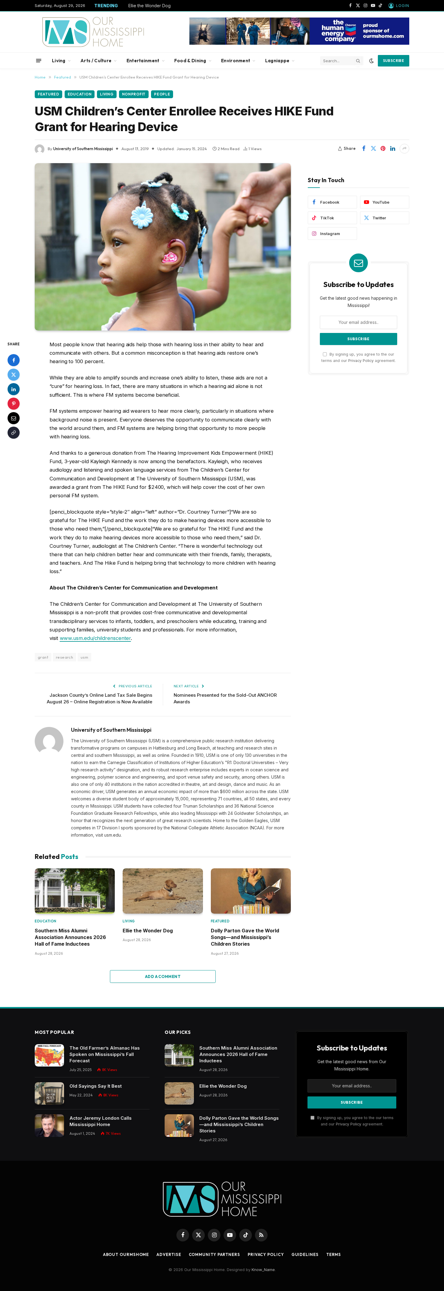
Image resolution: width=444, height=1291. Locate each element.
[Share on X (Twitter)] (373, 148)
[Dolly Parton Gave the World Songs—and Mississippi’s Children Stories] (251, 890)
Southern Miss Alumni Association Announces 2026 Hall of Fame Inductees (70, 937)
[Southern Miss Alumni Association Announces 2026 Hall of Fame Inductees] (75, 890)
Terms (333, 1254)
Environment (235, 60)
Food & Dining (190, 60)
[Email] (14, 418)
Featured (48, 94)
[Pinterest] (14, 404)
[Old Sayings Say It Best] (49, 1093)
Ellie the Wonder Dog (149, 5)
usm (84, 657)
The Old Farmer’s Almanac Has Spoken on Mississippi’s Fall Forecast (104, 1054)
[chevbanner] (299, 43)
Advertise (168, 1254)
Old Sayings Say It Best (95, 1086)
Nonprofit (134, 94)
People (162, 94)
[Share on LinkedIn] (392, 148)
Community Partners (214, 1254)
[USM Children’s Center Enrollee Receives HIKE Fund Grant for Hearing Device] (163, 247)
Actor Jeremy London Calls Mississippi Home (100, 1121)
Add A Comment (163, 976)
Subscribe (393, 60)
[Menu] (38, 60)
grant (43, 657)
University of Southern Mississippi (83, 148)
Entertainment (143, 60)
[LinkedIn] (14, 389)
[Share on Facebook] (363, 148)
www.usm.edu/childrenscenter (95, 638)
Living (59, 60)
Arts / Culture (95, 60)
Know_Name (263, 1269)
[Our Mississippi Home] (93, 31)
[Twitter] (14, 375)
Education (80, 94)
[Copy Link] (14, 433)
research (64, 657)
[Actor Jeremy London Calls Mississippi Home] (49, 1125)
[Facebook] (14, 360)
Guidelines (305, 1254)
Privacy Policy (361, 360)
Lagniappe (277, 60)
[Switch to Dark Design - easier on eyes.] (371, 60)
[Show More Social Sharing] (404, 148)
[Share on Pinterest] (383, 148)
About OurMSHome (126, 1254)
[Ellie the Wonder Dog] (163, 890)
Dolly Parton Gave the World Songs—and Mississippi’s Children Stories (245, 937)
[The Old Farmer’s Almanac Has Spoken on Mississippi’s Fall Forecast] (49, 1055)
